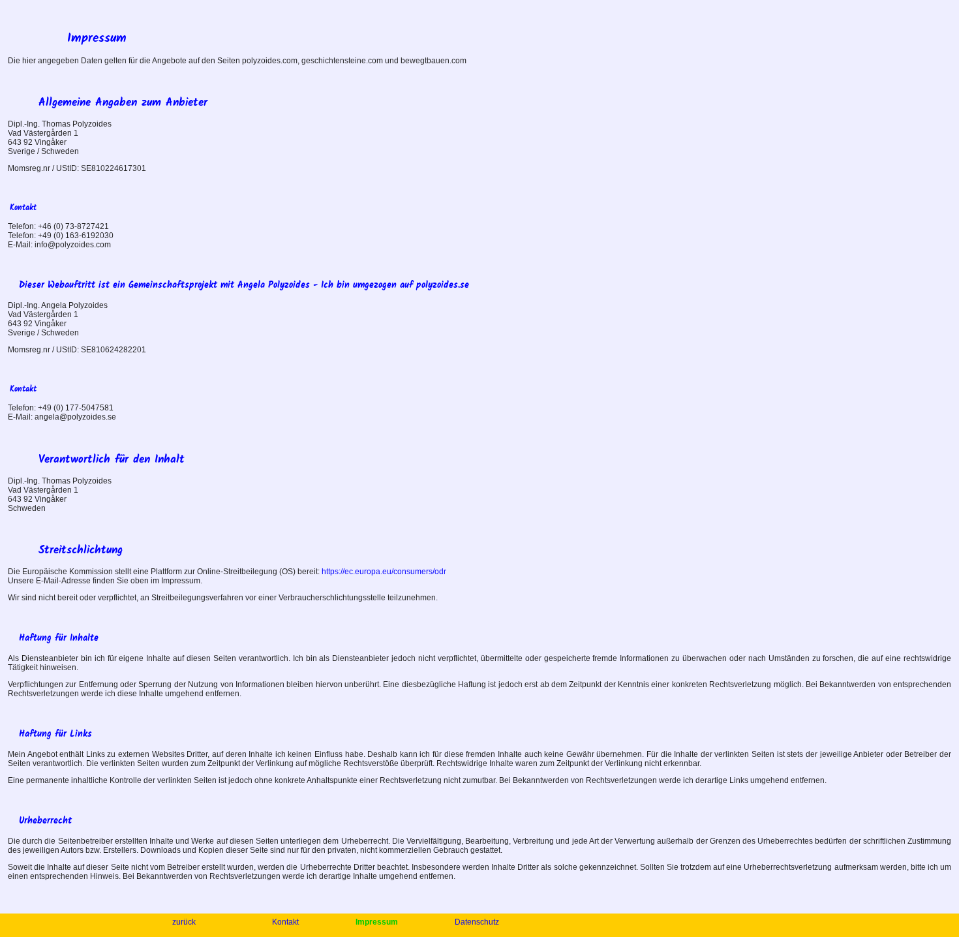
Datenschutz (477, 922)
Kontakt (286, 922)
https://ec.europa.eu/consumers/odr (384, 571)
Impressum (378, 922)
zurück (185, 922)
